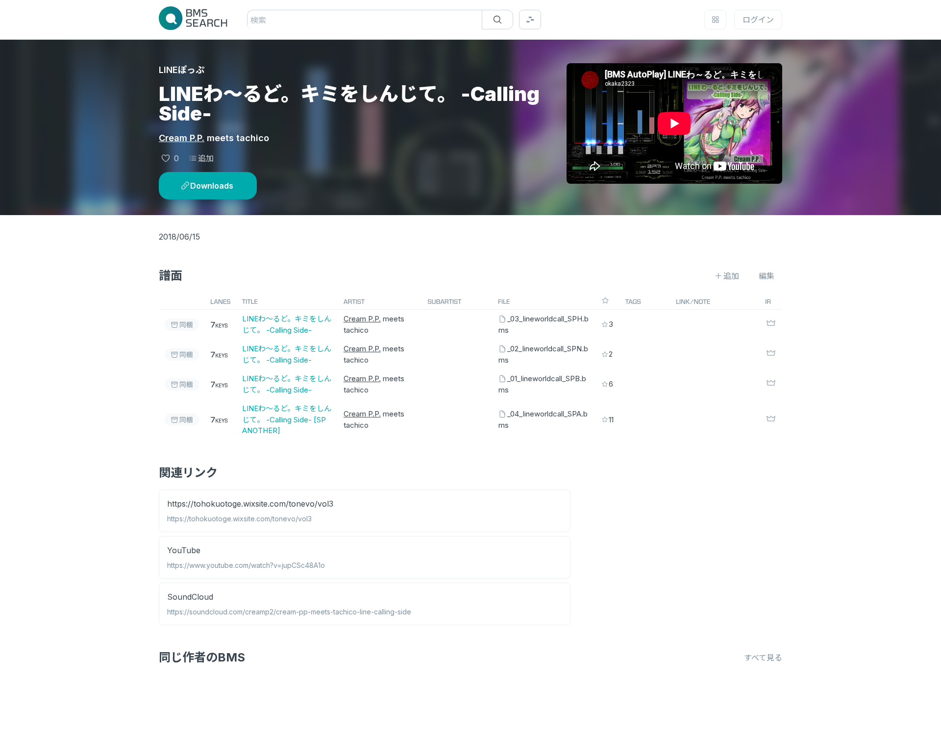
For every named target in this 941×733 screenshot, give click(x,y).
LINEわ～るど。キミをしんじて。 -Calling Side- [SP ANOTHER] (286, 419)
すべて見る (763, 657)
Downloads (211, 186)
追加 (206, 158)
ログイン (758, 19)
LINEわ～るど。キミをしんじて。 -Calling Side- (286, 324)
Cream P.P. (181, 138)
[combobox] (251, 20)
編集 (766, 276)
